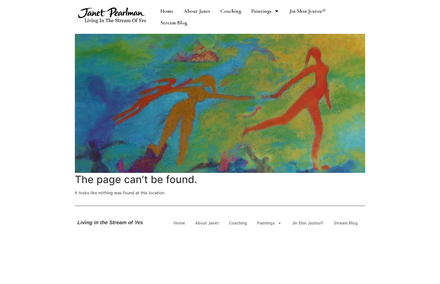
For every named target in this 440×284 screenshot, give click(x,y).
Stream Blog (173, 23)
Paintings (261, 11)
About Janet (197, 11)
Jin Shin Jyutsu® (308, 11)
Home (166, 11)
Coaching (231, 11)
